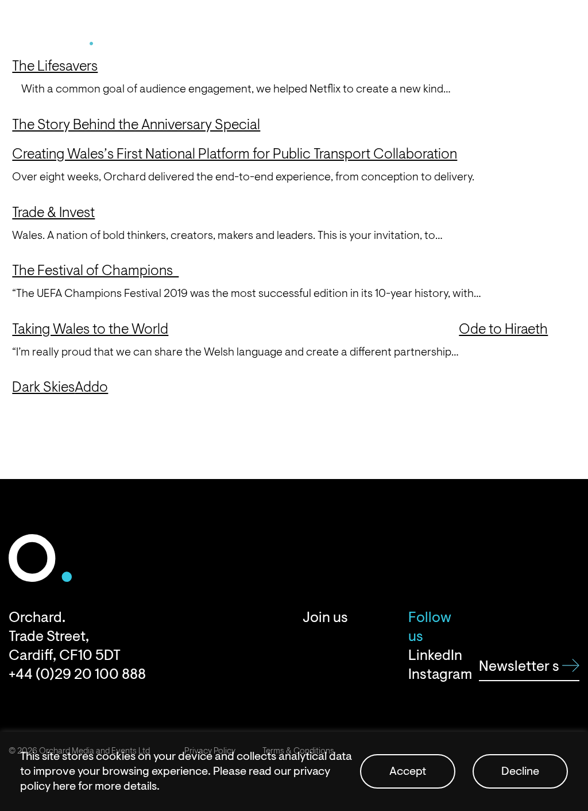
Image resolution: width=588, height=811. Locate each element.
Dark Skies (43, 387)
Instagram (435, 674)
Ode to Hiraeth (503, 329)
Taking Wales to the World (90, 329)
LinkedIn (435, 656)
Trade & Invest (53, 212)
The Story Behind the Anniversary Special (136, 124)
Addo (91, 387)
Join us (325, 618)
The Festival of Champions (95, 270)
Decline (520, 771)
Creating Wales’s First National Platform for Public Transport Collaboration (234, 154)
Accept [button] (407, 771)
